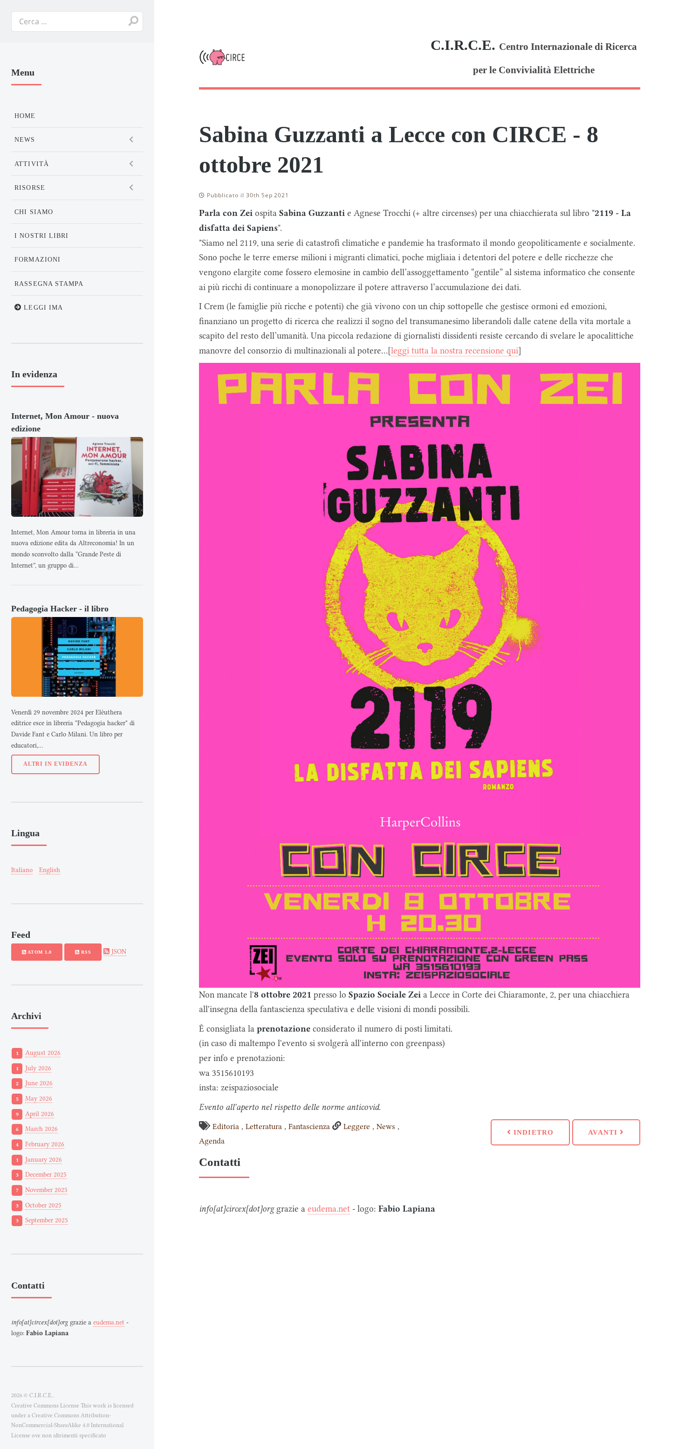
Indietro (532, 1132)
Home (24, 115)
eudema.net (329, 1209)
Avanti (604, 1132)
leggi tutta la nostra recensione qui (454, 351)
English (49, 870)
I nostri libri (41, 235)
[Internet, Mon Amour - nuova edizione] (77, 477)
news (24, 139)
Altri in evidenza (55, 764)
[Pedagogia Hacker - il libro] (77, 657)
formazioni (37, 259)
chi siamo (33, 211)
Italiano (22, 870)
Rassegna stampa (48, 283)
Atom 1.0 (39, 952)
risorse (29, 187)
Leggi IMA (42, 307)
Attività (31, 163)
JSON (118, 952)
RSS (85, 952)
